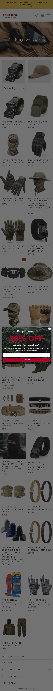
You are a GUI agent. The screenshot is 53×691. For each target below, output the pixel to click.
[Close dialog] (49, 328)
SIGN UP (26, 360)
